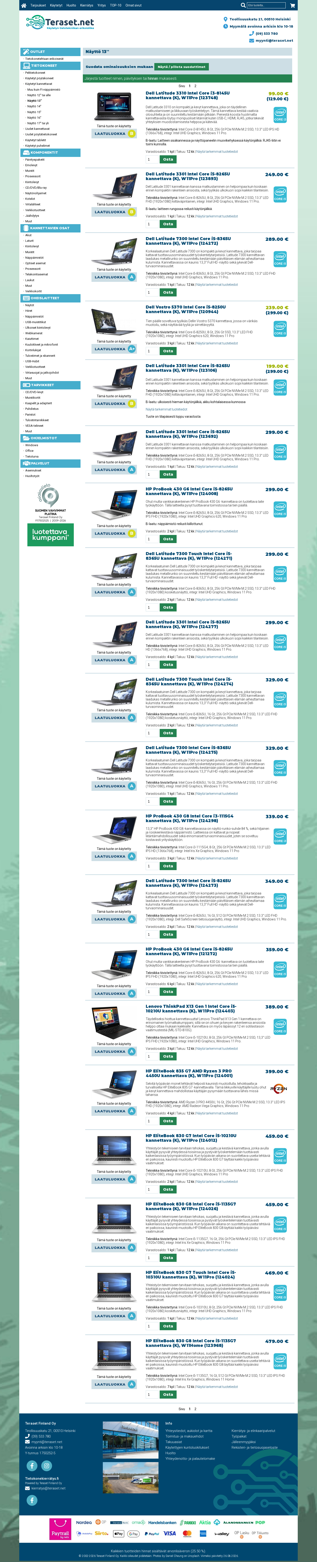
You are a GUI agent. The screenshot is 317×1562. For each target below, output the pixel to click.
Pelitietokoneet (35, 72)
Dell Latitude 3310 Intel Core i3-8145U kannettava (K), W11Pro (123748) (188, 95)
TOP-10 (115, 5)
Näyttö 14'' (34, 106)
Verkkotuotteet (35, 210)
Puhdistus (32, 408)
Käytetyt (56, 5)
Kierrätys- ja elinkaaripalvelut (253, 1431)
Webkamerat (33, 333)
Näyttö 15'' (34, 112)
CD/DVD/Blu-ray (36, 187)
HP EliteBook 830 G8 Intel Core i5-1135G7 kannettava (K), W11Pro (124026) (191, 1206)
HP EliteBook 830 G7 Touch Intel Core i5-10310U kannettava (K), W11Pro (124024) (191, 1274)
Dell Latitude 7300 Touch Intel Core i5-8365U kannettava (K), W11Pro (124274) (189, 681)
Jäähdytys (32, 215)
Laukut (29, 280)
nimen (117, 78)
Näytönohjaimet (35, 193)
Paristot (30, 414)
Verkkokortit (33, 291)
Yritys (101, 5)
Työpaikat (239, 1436)
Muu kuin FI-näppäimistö (43, 89)
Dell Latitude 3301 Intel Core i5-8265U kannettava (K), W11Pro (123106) (188, 368)
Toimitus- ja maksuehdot (184, 1436)
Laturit (29, 240)
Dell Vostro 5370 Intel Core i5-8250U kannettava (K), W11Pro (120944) (186, 309)
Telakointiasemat (36, 274)
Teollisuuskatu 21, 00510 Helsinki (259, 19)
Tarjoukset (38, 5)
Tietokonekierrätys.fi (42, 1478)
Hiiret (28, 310)
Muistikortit (32, 397)
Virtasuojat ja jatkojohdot (42, 372)
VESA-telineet (34, 425)
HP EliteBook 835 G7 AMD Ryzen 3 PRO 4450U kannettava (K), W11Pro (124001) (189, 1073)
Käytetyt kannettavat (38, 84)
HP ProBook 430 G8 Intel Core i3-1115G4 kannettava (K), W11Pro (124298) (189, 818)
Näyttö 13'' (34, 100)
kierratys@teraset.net (47, 1488)
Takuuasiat (173, 1442)
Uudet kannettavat (37, 128)
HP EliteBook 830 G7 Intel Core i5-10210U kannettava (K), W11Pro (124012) (191, 1138)
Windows (31, 445)
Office (29, 450)
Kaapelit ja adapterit (38, 403)
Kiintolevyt (32, 182)
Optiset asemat (35, 263)
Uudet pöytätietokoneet (41, 134)
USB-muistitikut (35, 322)
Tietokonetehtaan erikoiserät (44, 58)
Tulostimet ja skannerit (40, 355)
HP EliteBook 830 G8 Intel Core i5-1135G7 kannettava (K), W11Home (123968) (191, 1343)
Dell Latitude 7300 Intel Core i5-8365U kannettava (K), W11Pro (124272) (188, 241)
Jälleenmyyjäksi (244, 1442)
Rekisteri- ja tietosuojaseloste (255, 1447)
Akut (28, 235)
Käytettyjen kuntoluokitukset (187, 1447)
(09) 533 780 (266, 34)
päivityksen (133, 78)
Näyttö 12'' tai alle (39, 95)
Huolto (71, 5)
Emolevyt (31, 165)
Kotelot (30, 198)
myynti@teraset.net (273, 40)
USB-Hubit (32, 361)
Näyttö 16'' (34, 117)
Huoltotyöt (32, 476)
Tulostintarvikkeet (37, 420)
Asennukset (33, 470)
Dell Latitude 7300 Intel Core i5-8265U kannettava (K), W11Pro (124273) (188, 883)
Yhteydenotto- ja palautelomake (190, 1459)
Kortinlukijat (33, 350)
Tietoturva (32, 456)
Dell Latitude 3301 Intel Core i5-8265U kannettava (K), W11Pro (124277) (188, 624)
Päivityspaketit (35, 159)
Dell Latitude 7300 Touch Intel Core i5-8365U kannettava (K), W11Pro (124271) (189, 556)
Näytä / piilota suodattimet (181, 67)
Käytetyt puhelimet (37, 145)
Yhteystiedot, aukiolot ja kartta (188, 1431)
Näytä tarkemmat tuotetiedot (217, 151)
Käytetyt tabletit (35, 140)
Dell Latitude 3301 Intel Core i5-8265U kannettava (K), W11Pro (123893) (188, 176)
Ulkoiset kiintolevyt (38, 327)
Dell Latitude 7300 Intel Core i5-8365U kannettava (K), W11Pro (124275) (188, 750)
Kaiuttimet (32, 338)
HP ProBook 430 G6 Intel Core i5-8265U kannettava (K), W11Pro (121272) (189, 951)
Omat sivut (134, 5)
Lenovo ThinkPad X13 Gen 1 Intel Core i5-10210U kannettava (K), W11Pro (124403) (191, 1008)
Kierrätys (86, 5)
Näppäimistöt (34, 257)
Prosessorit (33, 176)
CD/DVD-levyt (34, 392)
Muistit (29, 170)
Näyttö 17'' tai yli (38, 123)
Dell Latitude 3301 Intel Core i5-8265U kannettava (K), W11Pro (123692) (188, 434)
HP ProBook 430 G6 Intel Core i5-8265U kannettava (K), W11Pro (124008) (189, 491)
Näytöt (29, 305)
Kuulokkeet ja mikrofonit (41, 344)
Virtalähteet (32, 204)
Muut (28, 221)
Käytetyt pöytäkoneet (39, 78)
